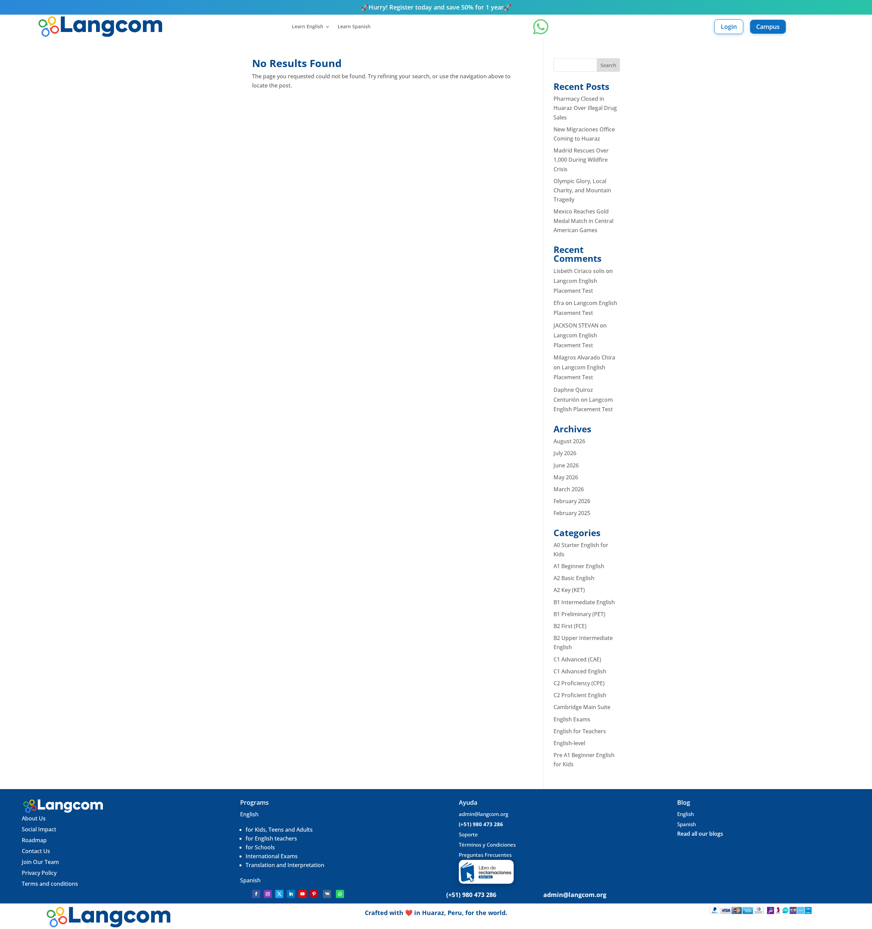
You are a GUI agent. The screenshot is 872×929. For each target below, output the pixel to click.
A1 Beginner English (579, 566)
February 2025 (572, 513)
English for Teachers (580, 731)
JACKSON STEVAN (576, 325)
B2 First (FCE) (570, 626)
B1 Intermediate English (584, 602)
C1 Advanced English (580, 671)
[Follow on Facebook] (256, 894)
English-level (569, 743)
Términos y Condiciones (487, 844)
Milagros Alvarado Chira (584, 357)
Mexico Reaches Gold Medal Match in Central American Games (583, 221)
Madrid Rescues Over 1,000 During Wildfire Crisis (581, 160)
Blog (683, 802)
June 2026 (566, 465)
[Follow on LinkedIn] (291, 894)
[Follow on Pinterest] (314, 894)
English (249, 814)
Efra (559, 303)
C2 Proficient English (580, 695)
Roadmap (34, 840)
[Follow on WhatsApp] (340, 894)
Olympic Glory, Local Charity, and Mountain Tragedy (582, 190)
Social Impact (39, 829)
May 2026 (566, 477)
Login (729, 26)
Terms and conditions (50, 883)
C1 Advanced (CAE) (577, 659)
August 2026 (569, 441)
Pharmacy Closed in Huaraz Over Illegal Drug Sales (585, 108)
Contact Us (36, 851)
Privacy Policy (39, 873)
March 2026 (569, 489)
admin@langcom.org (483, 814)
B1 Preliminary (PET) (579, 614)
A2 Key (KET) (569, 590)
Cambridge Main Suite (582, 707)
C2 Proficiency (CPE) (579, 683)
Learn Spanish (354, 27)
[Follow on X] (279, 894)
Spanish (250, 880)
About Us (34, 818)
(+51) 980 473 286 (481, 824)
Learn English (307, 27)
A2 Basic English (574, 578)
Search (608, 65)
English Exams (572, 719)
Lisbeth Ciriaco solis (579, 271)
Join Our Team (41, 862)
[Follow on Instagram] (268, 894)
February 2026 (572, 501)
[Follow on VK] (327, 894)
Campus (768, 26)
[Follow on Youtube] (302, 894)
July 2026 (565, 453)
